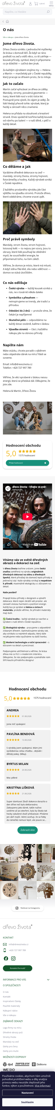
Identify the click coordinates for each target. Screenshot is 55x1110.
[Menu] (51, 3)
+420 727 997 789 (17, 950)
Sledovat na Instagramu (30, 908)
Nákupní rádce (10, 1010)
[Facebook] (5, 958)
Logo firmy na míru (12, 1027)
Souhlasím (27, 1102)
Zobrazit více (28, 830)
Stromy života (9, 1037)
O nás (6, 992)
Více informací (42, 1085)
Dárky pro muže (10, 1051)
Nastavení (28, 1092)
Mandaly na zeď (11, 1041)
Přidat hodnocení (16, 463)
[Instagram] (12, 958)
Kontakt (6, 996)
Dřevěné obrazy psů (13, 1032)
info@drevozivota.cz (18, 944)
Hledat (48, 11)
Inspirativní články (12, 1001)
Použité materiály (11, 1006)
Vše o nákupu (8, 37)
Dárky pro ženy (10, 1046)
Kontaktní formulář (17, 968)
